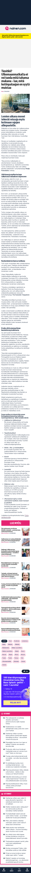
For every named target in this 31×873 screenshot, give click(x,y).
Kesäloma (16, 641)
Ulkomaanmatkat (6, 661)
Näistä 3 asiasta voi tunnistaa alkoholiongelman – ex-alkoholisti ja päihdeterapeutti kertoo (17, 860)
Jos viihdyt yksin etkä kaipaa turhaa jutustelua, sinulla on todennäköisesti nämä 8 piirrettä (16, 836)
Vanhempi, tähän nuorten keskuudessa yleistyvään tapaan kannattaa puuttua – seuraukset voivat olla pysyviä (10, 552)
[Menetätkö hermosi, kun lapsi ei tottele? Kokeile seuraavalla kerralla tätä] (26, 566)
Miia (2, 91)
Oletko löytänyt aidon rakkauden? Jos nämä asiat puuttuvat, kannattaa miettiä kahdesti (17, 809)
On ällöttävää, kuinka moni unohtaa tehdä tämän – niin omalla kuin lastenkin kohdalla (11, 598)
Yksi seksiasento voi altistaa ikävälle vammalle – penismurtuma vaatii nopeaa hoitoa (10, 530)
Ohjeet (10, 654)
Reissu (16, 654)
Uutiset (23, 661)
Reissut (23, 654)
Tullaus (16, 658)
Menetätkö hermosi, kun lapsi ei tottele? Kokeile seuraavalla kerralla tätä (10, 564)
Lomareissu (25, 641)
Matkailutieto (5, 648)
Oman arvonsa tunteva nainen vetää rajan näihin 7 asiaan (16, 854)
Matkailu (10, 644)
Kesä (10, 641)
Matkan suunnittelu (17, 648)
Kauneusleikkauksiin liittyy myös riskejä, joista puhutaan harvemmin (10, 629)
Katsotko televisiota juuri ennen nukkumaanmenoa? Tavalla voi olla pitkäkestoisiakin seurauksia (10, 619)
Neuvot (4, 654)
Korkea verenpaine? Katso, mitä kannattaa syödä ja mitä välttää (16, 849)
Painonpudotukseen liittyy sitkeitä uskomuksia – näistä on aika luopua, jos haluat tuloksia (11, 609)
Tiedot (4, 658)
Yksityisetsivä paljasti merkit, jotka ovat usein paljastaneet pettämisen (17, 843)
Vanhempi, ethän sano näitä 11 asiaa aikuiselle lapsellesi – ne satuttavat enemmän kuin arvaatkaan (16, 801)
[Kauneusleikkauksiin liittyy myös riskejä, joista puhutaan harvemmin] (26, 632)
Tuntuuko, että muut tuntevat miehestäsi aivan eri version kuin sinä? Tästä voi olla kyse (10, 575)
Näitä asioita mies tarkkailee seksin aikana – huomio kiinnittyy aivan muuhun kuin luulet (16, 829)
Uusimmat (7, 714)
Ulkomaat (16, 661)
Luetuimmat (7, 794)
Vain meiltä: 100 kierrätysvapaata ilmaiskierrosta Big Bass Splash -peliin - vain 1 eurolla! (15, 36)
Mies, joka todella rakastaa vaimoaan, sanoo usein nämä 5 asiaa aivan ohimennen (16, 823)
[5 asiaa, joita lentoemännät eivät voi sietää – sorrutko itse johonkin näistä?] (26, 587)
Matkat (17, 651)
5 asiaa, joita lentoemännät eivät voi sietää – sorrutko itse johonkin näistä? (11, 585)
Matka (3, 644)
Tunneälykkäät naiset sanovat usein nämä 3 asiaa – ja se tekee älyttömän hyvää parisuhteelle (16, 816)
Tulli (22, 658)
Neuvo (23, 651)
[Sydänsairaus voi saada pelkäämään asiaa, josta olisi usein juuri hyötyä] (26, 542)
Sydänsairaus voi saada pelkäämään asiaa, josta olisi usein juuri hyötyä (11, 539)
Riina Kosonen (5, 533)
